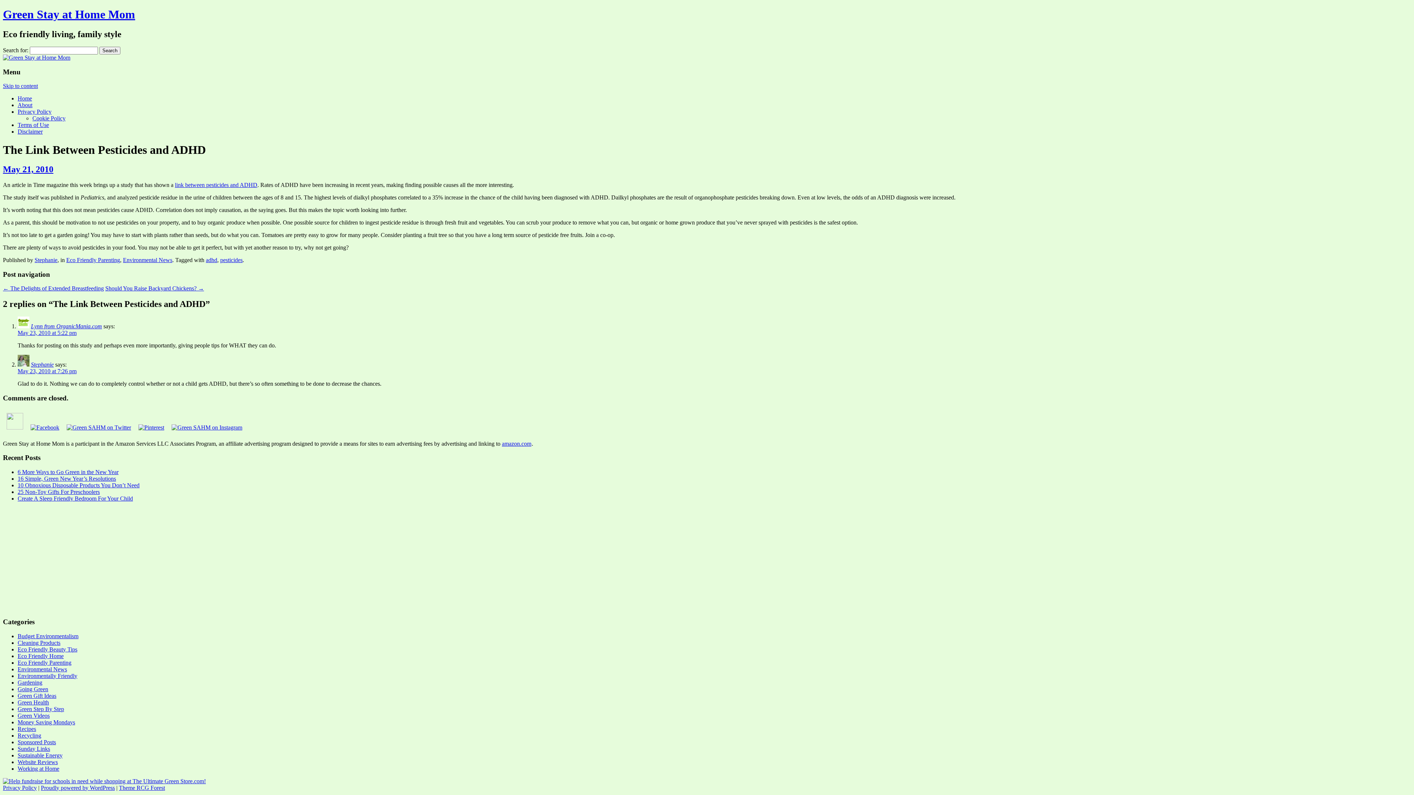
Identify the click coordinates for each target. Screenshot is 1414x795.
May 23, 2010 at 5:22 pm (47, 333)
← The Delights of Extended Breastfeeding (53, 288)
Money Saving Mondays (46, 722)
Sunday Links (34, 749)
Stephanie (46, 260)
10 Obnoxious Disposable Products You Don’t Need (79, 485)
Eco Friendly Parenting (93, 260)
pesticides (231, 260)
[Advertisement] (224, 559)
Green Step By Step (41, 709)
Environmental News (147, 260)
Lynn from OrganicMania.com (66, 326)
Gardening (30, 682)
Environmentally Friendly (47, 676)
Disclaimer (30, 131)
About (25, 105)
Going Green (33, 689)
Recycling (29, 735)
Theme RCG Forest (142, 788)
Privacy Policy (35, 112)
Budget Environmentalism (48, 636)
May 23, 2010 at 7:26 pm (47, 371)
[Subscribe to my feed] (15, 427)
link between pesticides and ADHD (216, 185)
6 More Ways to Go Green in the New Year (68, 472)
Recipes (27, 729)
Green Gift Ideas (37, 696)
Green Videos (34, 716)
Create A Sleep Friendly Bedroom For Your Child (75, 498)
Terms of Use (33, 125)
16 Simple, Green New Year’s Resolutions (67, 479)
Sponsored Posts (37, 742)
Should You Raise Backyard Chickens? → (154, 288)
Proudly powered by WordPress (78, 788)
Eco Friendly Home (41, 656)
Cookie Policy (49, 118)
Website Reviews (38, 762)
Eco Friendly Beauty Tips (47, 649)
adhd (211, 260)
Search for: (15, 50)
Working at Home (38, 769)
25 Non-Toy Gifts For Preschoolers (59, 492)
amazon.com (516, 444)
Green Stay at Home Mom (69, 14)
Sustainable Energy (40, 755)
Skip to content (20, 86)
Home (25, 98)
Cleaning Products (39, 643)
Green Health (33, 702)
